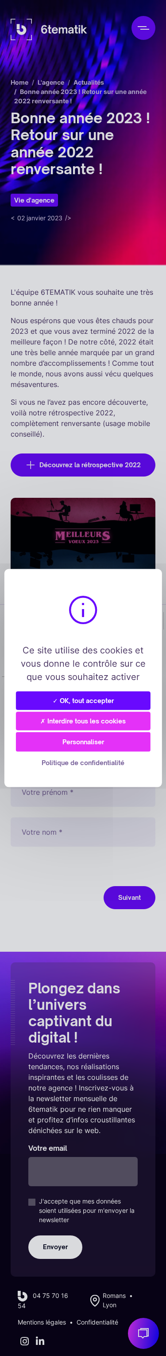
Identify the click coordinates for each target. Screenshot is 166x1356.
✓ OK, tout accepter (83, 700)
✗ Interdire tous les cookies (83, 720)
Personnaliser (83, 742)
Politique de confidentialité (83, 762)
